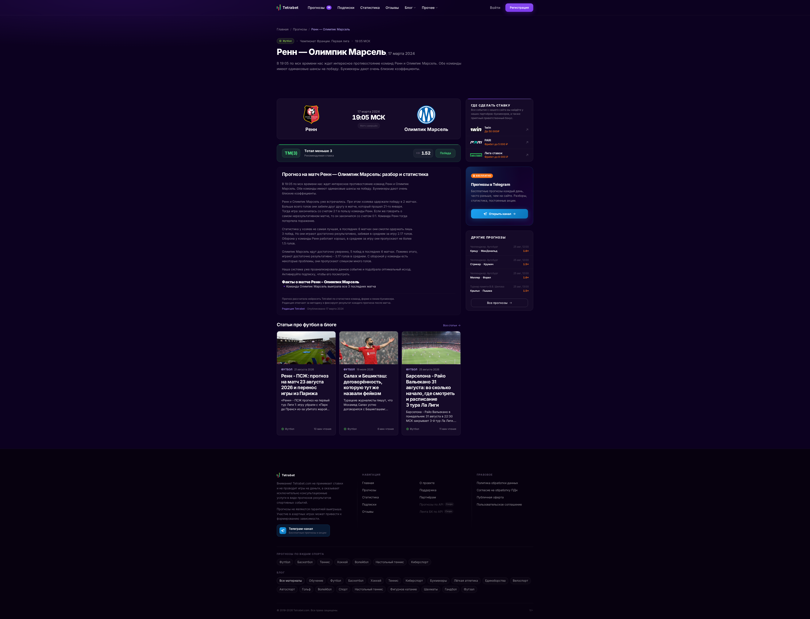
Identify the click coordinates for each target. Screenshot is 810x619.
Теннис (325, 562)
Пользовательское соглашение (499, 504)
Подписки (346, 7)
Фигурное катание (403, 589)
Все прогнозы (497, 303)
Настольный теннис (390, 562)
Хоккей (342, 562)
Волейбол (362, 562)
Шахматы (431, 589)
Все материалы (290, 580)
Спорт (343, 589)
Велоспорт (520, 580)
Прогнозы (319, 7)
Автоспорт (287, 589)
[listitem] (499, 129)
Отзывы (392, 7)
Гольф (306, 589)
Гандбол (451, 589)
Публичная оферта (490, 497)
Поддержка (428, 490)
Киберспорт (419, 562)
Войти (495, 7)
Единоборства (495, 580)
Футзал (469, 589)
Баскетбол (305, 562)
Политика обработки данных (497, 483)
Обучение (316, 580)
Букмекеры (438, 580)
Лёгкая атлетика (466, 580)
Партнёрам (428, 497)
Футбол (284, 562)
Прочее (428, 7)
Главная (283, 29)
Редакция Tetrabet (293, 308)
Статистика (370, 7)
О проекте (427, 483)
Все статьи (450, 325)
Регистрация (519, 7)
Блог (409, 7)
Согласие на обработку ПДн (497, 490)
